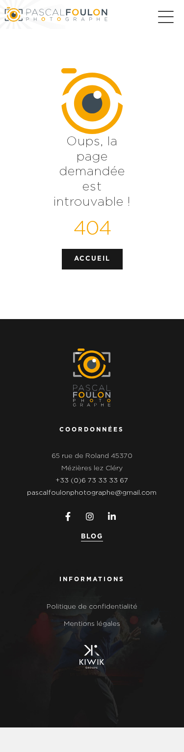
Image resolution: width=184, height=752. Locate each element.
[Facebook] (66, 516)
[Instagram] (88, 516)
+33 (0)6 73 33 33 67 (91, 480)
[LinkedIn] (110, 516)
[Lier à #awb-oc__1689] (166, 17)
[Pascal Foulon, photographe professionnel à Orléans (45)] (91, 352)
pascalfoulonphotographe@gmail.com (92, 492)
